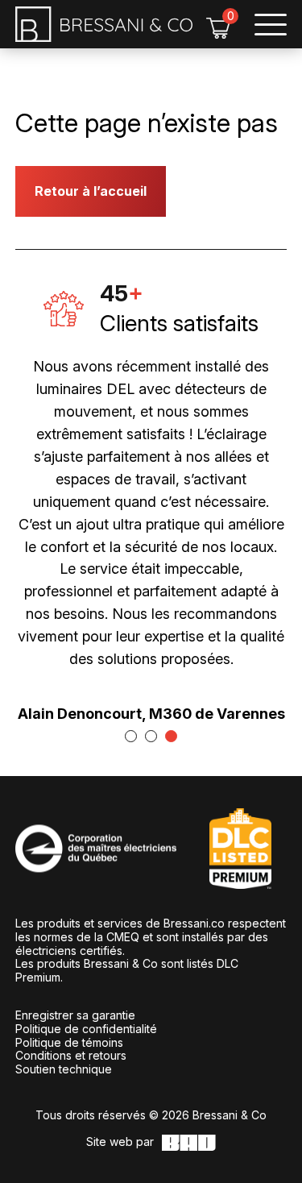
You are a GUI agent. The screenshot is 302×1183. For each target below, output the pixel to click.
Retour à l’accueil (91, 191)
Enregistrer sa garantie (75, 1015)
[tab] (131, 736)
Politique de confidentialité (86, 1029)
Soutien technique (63, 1069)
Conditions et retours (70, 1055)
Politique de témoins (69, 1042)
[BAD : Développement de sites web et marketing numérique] (189, 1143)
